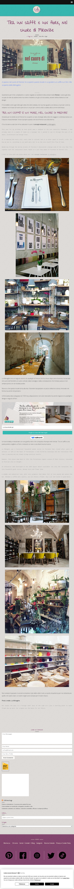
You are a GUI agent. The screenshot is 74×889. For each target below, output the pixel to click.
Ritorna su (7, 843)
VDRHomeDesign (8, 801)
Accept (52, 884)
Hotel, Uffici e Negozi (43, 36)
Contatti (27, 843)
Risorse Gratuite (49, 843)
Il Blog (33, 843)
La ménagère (52, 154)
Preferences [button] (37, 880)
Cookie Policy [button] (66, 878)
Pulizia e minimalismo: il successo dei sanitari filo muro (16, 804)
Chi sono (15, 843)
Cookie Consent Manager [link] (10, 873)
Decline (37, 884)
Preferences (22, 884)
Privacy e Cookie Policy (63, 843)
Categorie (39, 843)
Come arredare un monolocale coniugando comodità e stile (17, 806)
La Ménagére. (51, 124)
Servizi (21, 843)
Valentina (35, 36)
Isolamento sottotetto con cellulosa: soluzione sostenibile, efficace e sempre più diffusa (25, 808)
